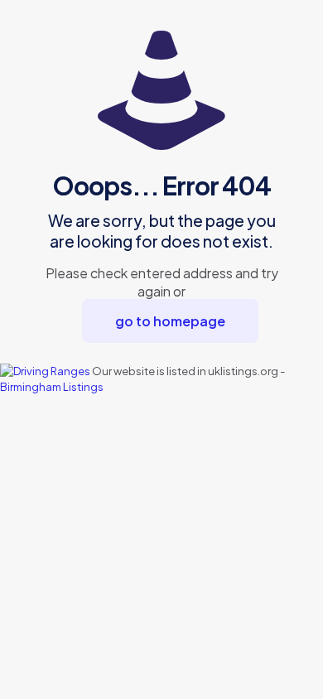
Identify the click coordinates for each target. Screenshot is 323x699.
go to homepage (170, 321)
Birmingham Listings (52, 386)
